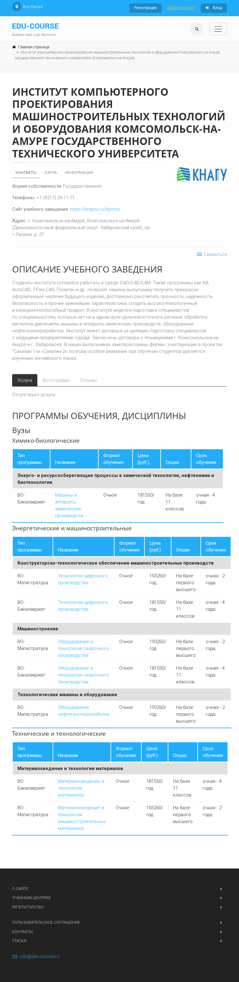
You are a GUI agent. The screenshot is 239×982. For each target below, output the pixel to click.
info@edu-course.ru (39, 956)
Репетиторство (28, 907)
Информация (79, 172)
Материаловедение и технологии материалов (81, 788)
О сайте (20, 888)
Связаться (215, 254)
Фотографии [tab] (56, 380)
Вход (217, 8)
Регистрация (145, 8)
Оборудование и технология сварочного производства (83, 648)
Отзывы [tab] (88, 380)
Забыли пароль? (181, 8)
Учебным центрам (31, 897)
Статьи (19, 940)
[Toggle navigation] (218, 29)
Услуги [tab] (24, 380)
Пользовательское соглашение (46, 922)
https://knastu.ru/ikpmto (95, 209)
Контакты (26, 172)
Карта (51, 172)
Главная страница (33, 47)
